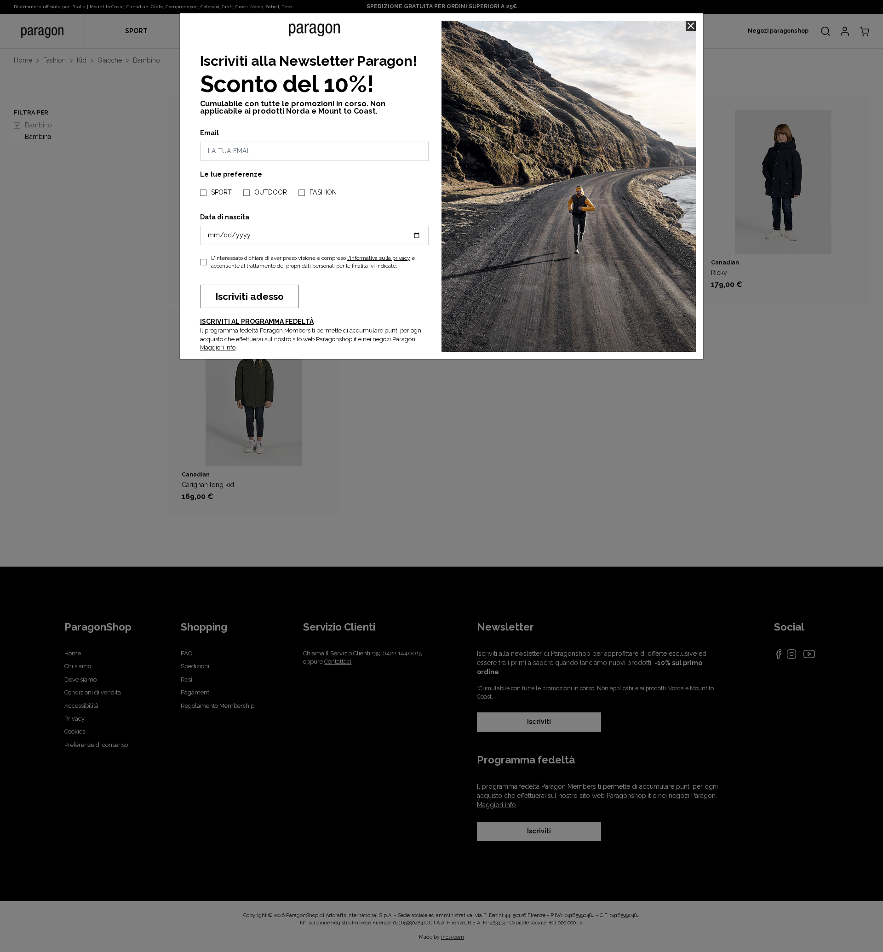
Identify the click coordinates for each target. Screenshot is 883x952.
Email (209, 133)
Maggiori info (217, 347)
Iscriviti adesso (249, 296)
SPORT (221, 192)
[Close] (691, 26)
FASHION (323, 192)
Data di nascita (224, 217)
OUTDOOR (270, 192)
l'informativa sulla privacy (378, 258)
